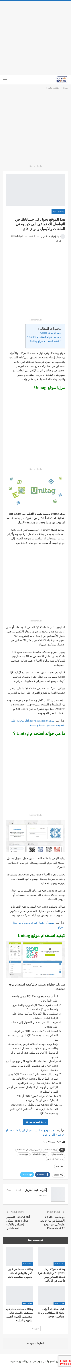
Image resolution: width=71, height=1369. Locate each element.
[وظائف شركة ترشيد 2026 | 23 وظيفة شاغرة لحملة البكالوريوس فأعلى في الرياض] (51, 1256)
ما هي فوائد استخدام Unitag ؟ (43, 337)
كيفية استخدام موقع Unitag (44, 341)
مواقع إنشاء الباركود (39, 1154)
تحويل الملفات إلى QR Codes (28, 1150)
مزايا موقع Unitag (49, 333)
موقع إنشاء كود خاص (55, 1159)
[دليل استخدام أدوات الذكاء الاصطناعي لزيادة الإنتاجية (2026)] (51, 1295)
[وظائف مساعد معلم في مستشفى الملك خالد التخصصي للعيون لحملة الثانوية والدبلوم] (19, 1295)
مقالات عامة (58, 212)
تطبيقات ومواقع (57, 1154)
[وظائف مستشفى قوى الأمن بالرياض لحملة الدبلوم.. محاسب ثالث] (19, 1256)
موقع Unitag (23, 1154)
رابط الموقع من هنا (35, 1121)
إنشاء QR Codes (50, 1150)
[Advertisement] (35, 38)
